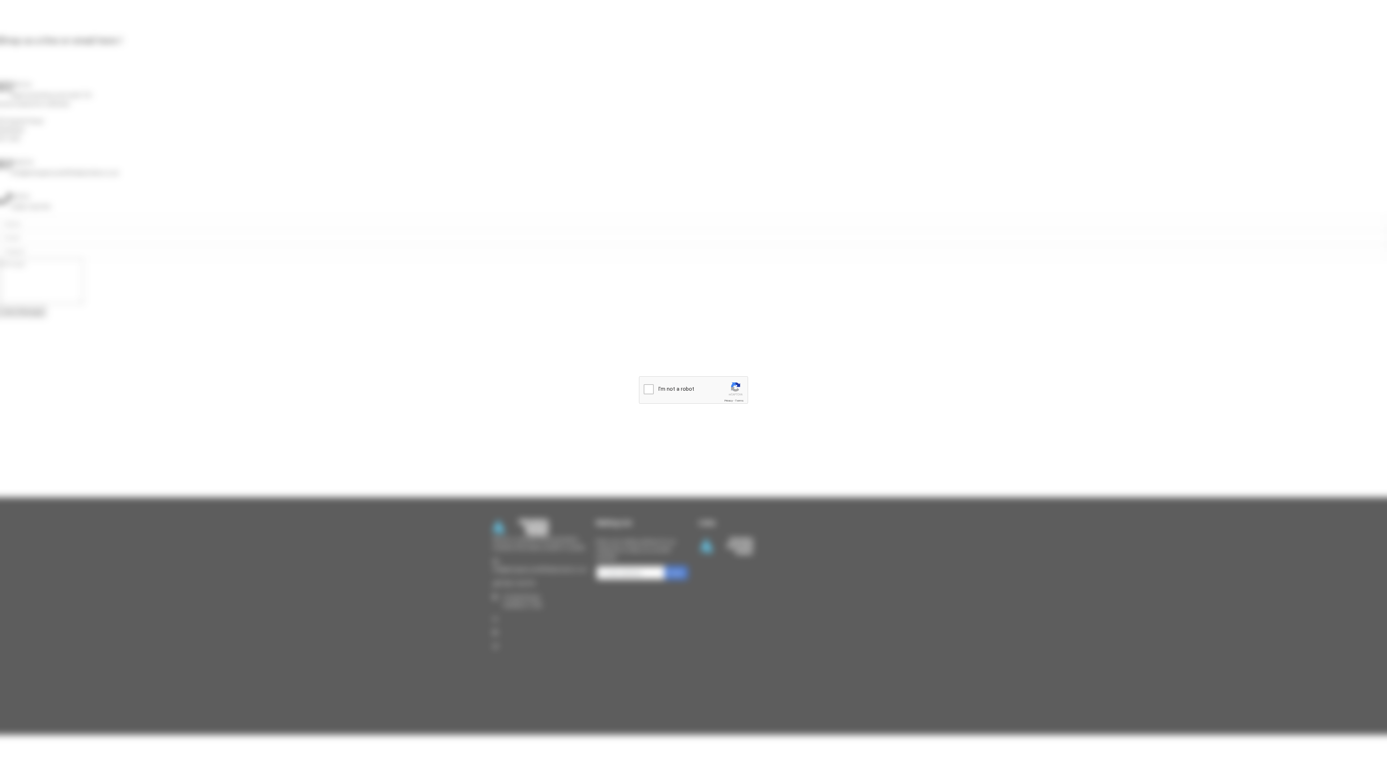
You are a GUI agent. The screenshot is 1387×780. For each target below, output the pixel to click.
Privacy (728, 400)
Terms (739, 400)
